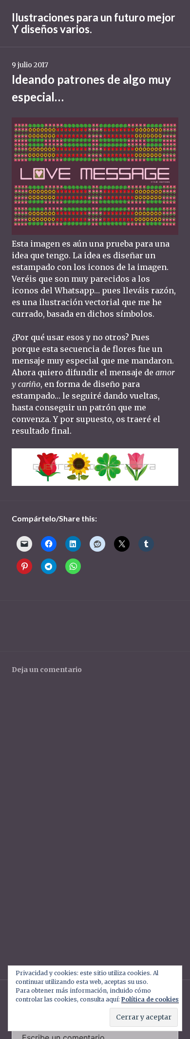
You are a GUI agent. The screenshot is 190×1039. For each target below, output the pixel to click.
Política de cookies (150, 999)
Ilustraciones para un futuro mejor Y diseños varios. (93, 23)
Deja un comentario (47, 669)
